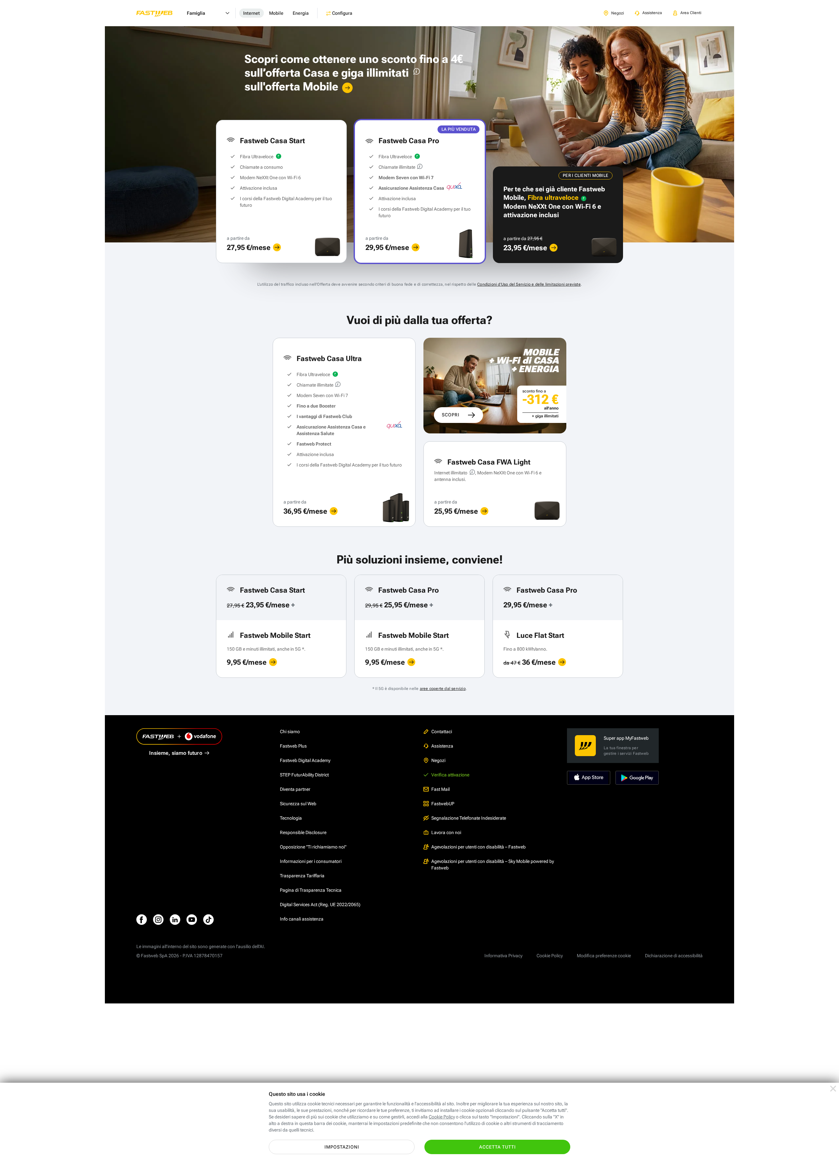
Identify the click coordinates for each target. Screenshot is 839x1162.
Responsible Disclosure (303, 832)
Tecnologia (291, 818)
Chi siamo (290, 731)
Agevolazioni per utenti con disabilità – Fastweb (478, 846)
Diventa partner (295, 789)
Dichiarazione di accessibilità (674, 955)
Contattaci (441, 731)
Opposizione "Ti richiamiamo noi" (313, 846)
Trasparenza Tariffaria (302, 875)
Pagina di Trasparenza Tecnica (310, 890)
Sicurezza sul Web (298, 803)
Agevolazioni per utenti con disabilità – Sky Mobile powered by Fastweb (492, 864)
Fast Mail (440, 789)
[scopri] (277, 247)
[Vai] (347, 88)
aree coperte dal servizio (443, 688)
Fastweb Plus (293, 746)
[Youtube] (191, 919)
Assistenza (442, 746)
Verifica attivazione (450, 774)
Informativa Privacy (503, 955)
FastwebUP (442, 803)
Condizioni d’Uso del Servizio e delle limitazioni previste (529, 284)
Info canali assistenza (301, 919)
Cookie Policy (550, 955)
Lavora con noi (446, 832)
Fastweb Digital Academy (305, 760)
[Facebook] (141, 919)
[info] (415, 73)
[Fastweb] (159, 13)
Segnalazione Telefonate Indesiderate (468, 818)
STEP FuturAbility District (304, 774)
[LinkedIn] (175, 919)
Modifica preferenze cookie (604, 955)
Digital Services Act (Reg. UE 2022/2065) (320, 904)
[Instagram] (158, 919)
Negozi (438, 760)
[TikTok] (208, 919)
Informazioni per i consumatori (310, 861)
